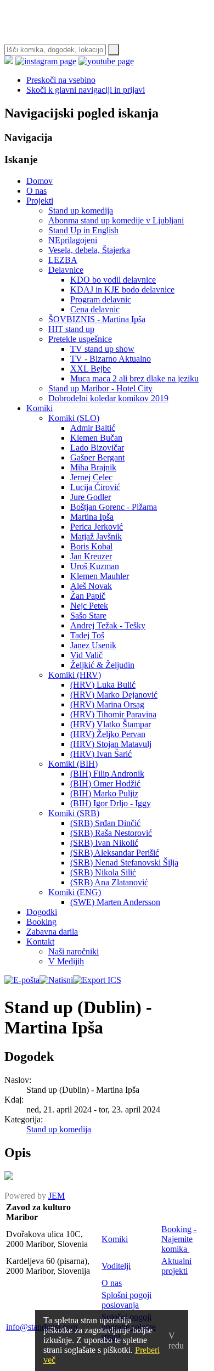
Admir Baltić (92, 427)
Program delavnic (100, 299)
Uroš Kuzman (94, 566)
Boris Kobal (91, 546)
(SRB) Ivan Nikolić (104, 842)
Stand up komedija (80, 210)
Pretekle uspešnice (80, 339)
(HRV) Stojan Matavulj (110, 744)
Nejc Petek (89, 605)
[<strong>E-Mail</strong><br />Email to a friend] (22, 980)
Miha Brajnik (93, 467)
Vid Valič (86, 655)
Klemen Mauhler (99, 576)
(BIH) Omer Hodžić (105, 783)
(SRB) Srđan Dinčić (105, 823)
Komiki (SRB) (73, 813)
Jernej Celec (91, 477)
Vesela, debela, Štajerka (89, 250)
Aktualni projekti (176, 1266)
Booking (41, 921)
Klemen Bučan (96, 437)
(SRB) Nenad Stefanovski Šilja (124, 862)
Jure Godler (90, 497)
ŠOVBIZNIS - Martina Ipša (96, 319)
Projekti (39, 200)
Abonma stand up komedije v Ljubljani (116, 220)
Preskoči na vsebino (60, 80)
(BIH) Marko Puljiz (104, 793)
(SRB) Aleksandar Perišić (114, 852)
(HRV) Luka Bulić (103, 684)
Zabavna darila (52, 931)
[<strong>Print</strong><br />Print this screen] (56, 980)
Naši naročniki (73, 951)
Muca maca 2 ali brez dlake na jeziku (134, 378)
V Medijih (66, 961)
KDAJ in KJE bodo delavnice (122, 289)
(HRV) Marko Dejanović (113, 694)
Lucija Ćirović (95, 487)
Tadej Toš (87, 635)
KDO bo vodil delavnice (113, 279)
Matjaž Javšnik (96, 536)
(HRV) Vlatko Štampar (110, 724)
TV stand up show (102, 348)
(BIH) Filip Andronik (107, 773)
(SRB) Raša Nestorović (111, 833)
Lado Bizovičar (97, 447)
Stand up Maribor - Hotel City (100, 388)
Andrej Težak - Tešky (107, 625)
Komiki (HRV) (74, 674)
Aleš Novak (91, 586)
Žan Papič (87, 595)
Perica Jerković (96, 526)
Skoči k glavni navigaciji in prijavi (85, 89)
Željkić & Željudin (102, 665)
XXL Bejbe (90, 368)
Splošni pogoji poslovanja (126, 1300)
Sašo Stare (88, 615)
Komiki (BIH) (73, 763)
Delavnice (65, 269)
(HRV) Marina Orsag (107, 704)
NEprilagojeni (72, 240)
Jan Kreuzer (91, 556)
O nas (36, 190)
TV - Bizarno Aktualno (110, 358)
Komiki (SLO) (73, 418)
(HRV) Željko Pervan (107, 734)
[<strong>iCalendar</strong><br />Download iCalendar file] (97, 980)
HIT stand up (71, 329)
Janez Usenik (93, 645)
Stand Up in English (83, 230)
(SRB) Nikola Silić (103, 872)
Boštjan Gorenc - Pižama (113, 507)
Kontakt (40, 941)
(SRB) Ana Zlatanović (109, 882)
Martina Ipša (92, 516)
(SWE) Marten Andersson (115, 902)
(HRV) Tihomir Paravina (113, 714)
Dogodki (41, 912)
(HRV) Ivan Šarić (101, 753)
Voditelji (116, 1266)
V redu (176, 1340)
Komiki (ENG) (74, 892)
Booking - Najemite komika (178, 1239)
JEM (56, 1195)
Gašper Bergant (97, 457)
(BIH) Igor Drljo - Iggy (110, 803)
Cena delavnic (95, 309)
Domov (39, 181)
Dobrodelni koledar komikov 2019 (108, 398)
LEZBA (62, 260)
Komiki (39, 408)
